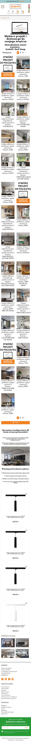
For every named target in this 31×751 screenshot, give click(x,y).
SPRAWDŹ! (22, 1)
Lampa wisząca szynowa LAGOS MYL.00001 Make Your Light (15, 517)
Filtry (17, 422)
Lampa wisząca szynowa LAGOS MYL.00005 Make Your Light (15, 626)
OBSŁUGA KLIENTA (7, 684)
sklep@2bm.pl (4, 675)
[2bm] (15, 6)
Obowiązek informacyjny (7, 712)
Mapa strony (4, 713)
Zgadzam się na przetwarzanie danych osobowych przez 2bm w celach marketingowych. (16, 732)
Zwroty (3, 708)
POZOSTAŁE (5, 702)
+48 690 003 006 (5, 673)
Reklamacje (4, 710)
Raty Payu (3, 690)
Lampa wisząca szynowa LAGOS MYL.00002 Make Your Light (15, 590)
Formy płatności (5, 687)
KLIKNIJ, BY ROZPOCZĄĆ (8, 74)
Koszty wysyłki (5, 688)
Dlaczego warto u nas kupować (9, 696)
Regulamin (3, 705)
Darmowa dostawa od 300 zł (8, 698)
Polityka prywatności (6, 707)
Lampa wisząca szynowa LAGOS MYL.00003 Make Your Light (15, 553)
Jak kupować (4, 693)
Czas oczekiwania (5, 695)
